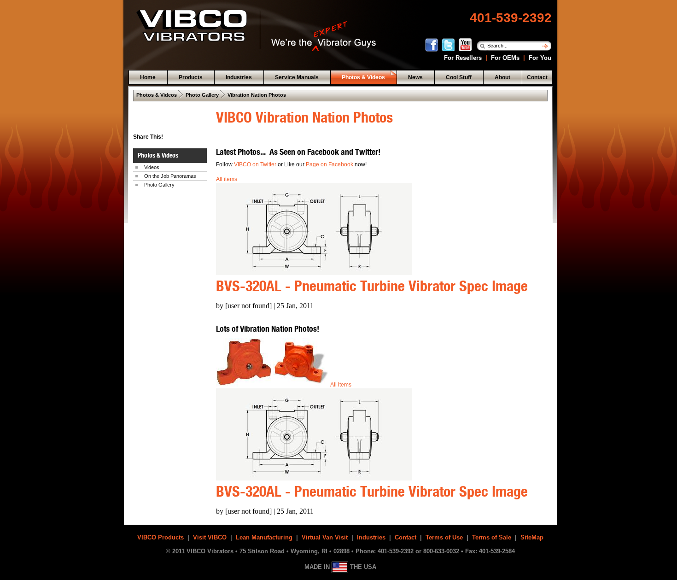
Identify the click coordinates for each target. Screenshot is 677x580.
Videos (151, 167)
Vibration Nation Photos (257, 95)
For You (539, 57)
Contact (405, 537)
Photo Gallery (202, 95)
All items (226, 179)
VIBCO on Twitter (255, 164)
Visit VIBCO (210, 537)
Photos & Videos (156, 95)
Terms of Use (444, 537)
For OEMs (505, 57)
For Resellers (462, 57)
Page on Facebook (330, 164)
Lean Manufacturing (264, 537)
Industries (371, 537)
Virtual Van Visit (325, 537)
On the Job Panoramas (170, 176)
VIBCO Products (160, 537)
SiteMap (531, 537)
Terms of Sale (491, 537)
